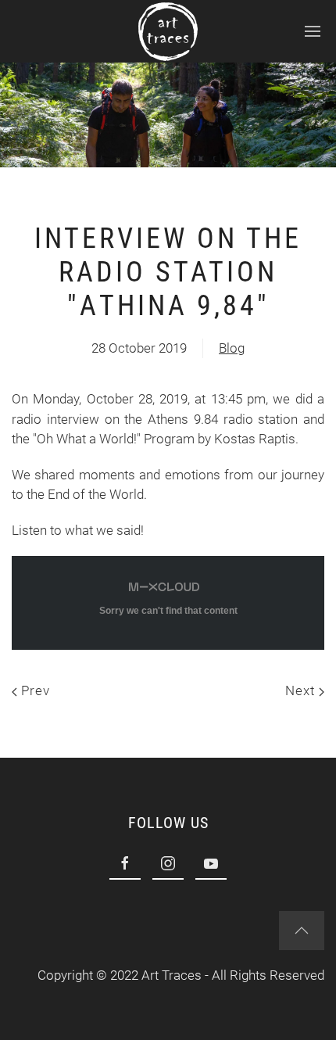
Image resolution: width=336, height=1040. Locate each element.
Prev (33, 690)
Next (302, 690)
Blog (232, 348)
